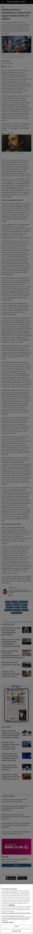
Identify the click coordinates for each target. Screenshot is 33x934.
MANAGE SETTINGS (16, 931)
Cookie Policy (11, 905)
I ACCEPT (16, 926)
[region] (16, 909)
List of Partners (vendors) (8, 922)
